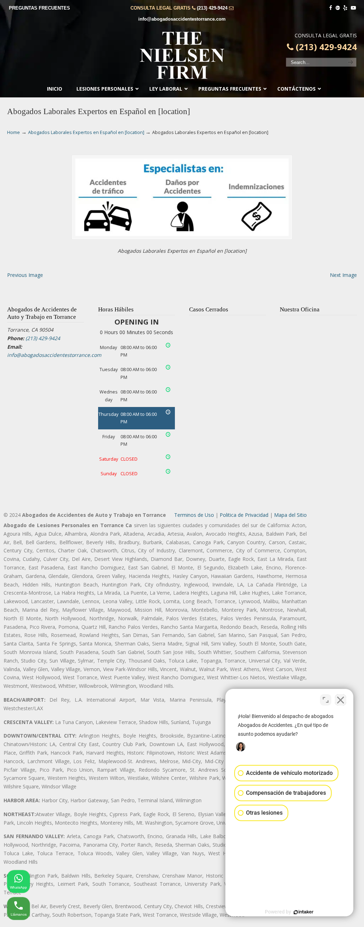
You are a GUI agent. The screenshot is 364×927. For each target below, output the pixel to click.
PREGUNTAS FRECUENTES (39, 8)
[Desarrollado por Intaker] (303, 912)
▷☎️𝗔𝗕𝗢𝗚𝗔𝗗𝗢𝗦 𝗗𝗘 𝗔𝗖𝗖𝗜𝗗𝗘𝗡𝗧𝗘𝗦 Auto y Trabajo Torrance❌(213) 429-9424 (182, 55)
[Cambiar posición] (325, 700)
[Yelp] (345, 8)
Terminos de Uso (194, 514)
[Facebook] (330, 8)
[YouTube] (353, 8)
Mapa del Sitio (290, 514)
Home (13, 132)
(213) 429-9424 (212, 8)
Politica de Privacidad (244, 514)
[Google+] (337, 8)
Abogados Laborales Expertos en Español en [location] (86, 132)
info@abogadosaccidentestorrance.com (182, 19)
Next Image (343, 275)
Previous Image (25, 275)
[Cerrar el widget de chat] (340, 700)
